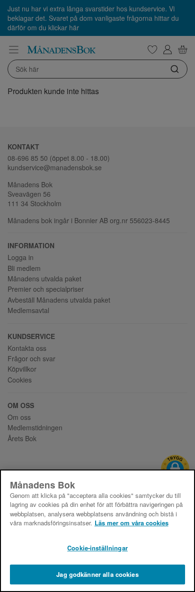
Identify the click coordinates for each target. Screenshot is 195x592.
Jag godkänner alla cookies (97, 574)
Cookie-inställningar (97, 547)
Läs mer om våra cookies (131, 522)
